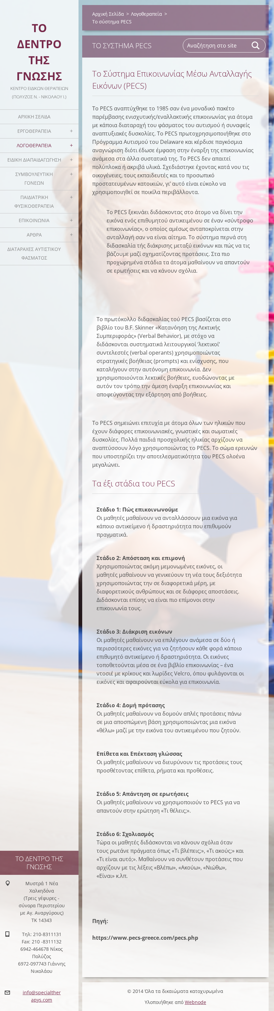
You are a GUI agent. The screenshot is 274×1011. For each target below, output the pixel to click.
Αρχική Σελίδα (34, 116)
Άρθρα (34, 235)
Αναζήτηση (256, 45)
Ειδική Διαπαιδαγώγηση (34, 160)
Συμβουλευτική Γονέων (34, 178)
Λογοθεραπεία (34, 145)
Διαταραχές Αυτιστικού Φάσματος (34, 253)
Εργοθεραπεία (34, 131)
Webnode (195, 1002)
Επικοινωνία (34, 220)
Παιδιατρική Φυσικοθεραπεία (34, 201)
